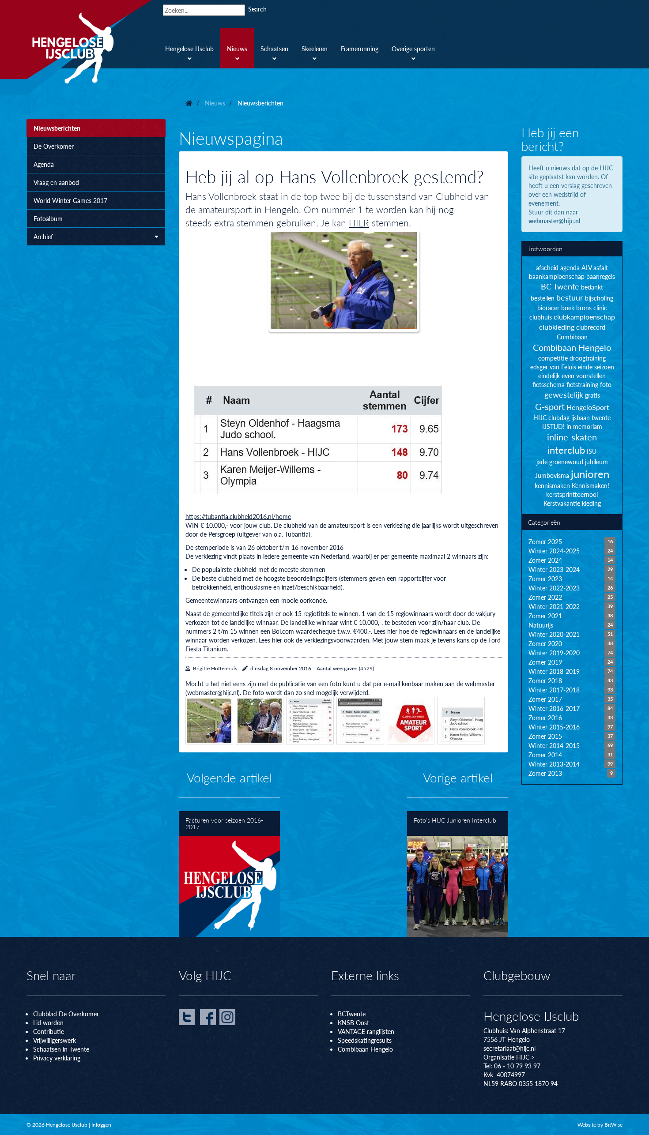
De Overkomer (54, 146)
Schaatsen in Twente (61, 1049)
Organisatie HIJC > (509, 1056)
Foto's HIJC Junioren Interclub (457, 874)
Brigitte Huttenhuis (215, 668)
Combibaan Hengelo (365, 1049)
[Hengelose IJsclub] (89, 47)
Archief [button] (43, 236)
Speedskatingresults (365, 1040)
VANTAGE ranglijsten (366, 1031)
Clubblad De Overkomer (66, 1013)
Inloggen (101, 1124)
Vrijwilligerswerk (54, 1040)
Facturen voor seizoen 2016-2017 (229, 874)
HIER (359, 222)
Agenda (44, 164)
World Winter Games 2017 (70, 200)
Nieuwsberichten (57, 128)
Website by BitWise (600, 1124)
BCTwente (352, 1013)
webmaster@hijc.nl (554, 220)
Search (257, 8)
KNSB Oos (352, 1022)
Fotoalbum (48, 218)
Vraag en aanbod (56, 182)
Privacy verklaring (56, 1057)
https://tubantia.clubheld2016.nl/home (238, 516)
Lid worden (48, 1022)
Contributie (48, 1031)
